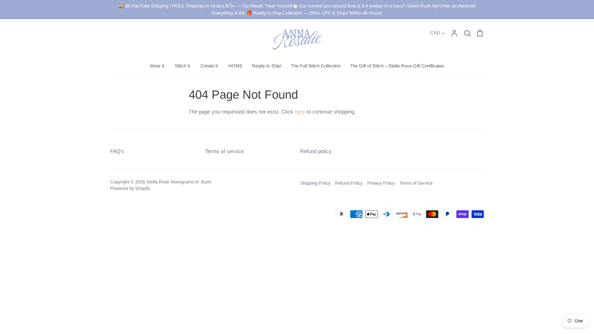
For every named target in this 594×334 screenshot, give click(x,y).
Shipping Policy (315, 183)
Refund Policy (349, 183)
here (300, 112)
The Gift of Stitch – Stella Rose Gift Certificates (397, 65)
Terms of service (224, 151)
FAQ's (117, 151)
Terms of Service (416, 183)
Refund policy (316, 151)
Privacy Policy (381, 183)
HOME (235, 65)
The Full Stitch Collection (316, 65)
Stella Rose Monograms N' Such (178, 181)
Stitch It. (183, 65)
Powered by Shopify (130, 188)
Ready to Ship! (267, 65)
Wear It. (158, 65)
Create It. (209, 65)
